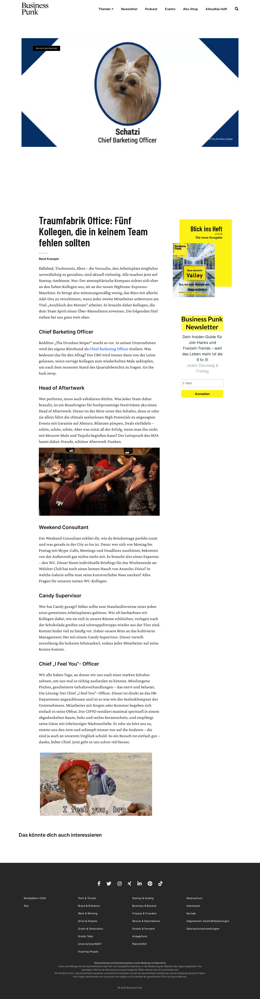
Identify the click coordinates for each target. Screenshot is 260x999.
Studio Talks (85, 936)
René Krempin (49, 259)
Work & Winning (88, 913)
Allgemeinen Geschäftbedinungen (208, 921)
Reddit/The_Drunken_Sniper (218, 139)
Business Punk (35, 8)
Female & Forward (143, 928)
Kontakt (191, 913)
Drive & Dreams (87, 921)
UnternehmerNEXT (90, 943)
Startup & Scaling (143, 898)
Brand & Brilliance (89, 905)
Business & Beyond (144, 905)
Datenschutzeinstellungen (203, 928)
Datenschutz (194, 898)
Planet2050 (139, 943)
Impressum (193, 905)
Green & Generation (90, 928)
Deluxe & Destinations (46, 48)
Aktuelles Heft (216, 9)
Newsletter (129, 9)
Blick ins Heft (206, 228)
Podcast (151, 9)
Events (170, 9)
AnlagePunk (139, 936)
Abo (26, 905)
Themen (105, 9)
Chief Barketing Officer (109, 348)
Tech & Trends (87, 898)
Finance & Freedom (144, 913)
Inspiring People (88, 951)
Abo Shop (190, 9)
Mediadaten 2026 (35, 898)
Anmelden (202, 394)
